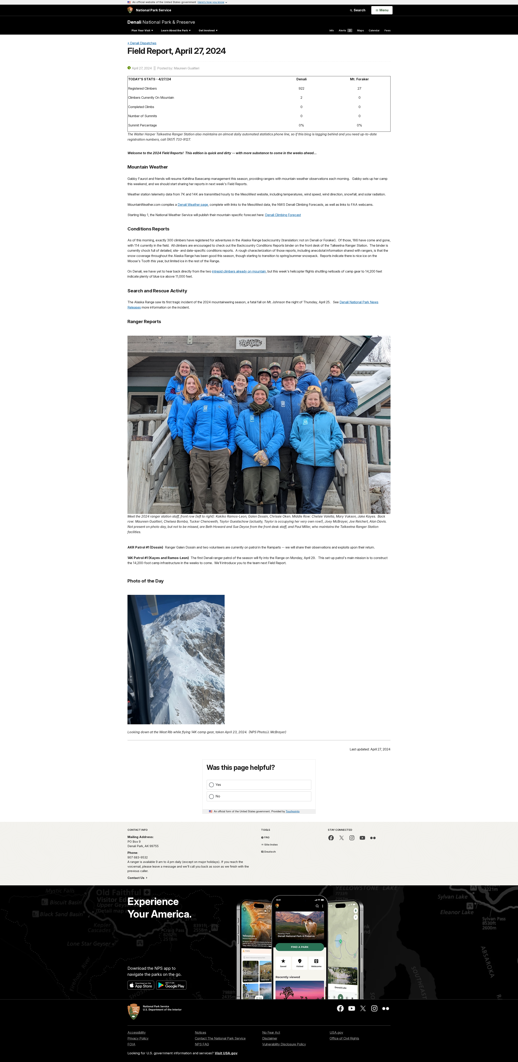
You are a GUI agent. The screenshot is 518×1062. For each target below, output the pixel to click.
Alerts (345, 30)
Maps (360, 30)
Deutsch (270, 851)
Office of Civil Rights (344, 1038)
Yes (218, 785)
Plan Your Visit (141, 30)
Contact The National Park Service (220, 1038)
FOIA (131, 1044)
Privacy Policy (138, 1038)
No (217, 796)
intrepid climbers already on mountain (239, 271)
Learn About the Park (174, 30)
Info (331, 30)
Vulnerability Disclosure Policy (284, 1044)
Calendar (374, 30)
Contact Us (136, 878)
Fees (387, 30)
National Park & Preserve (161, 22)
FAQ (267, 837)
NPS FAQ (202, 1044)
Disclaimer (269, 1038)
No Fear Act (271, 1032)
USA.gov (336, 1032)
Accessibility (136, 1032)
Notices (200, 1032)
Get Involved (207, 30)
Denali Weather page (193, 205)
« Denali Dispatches (141, 43)
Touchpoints (292, 811)
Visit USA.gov (226, 1053)
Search (359, 10)
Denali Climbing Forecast (283, 215)
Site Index (271, 844)
